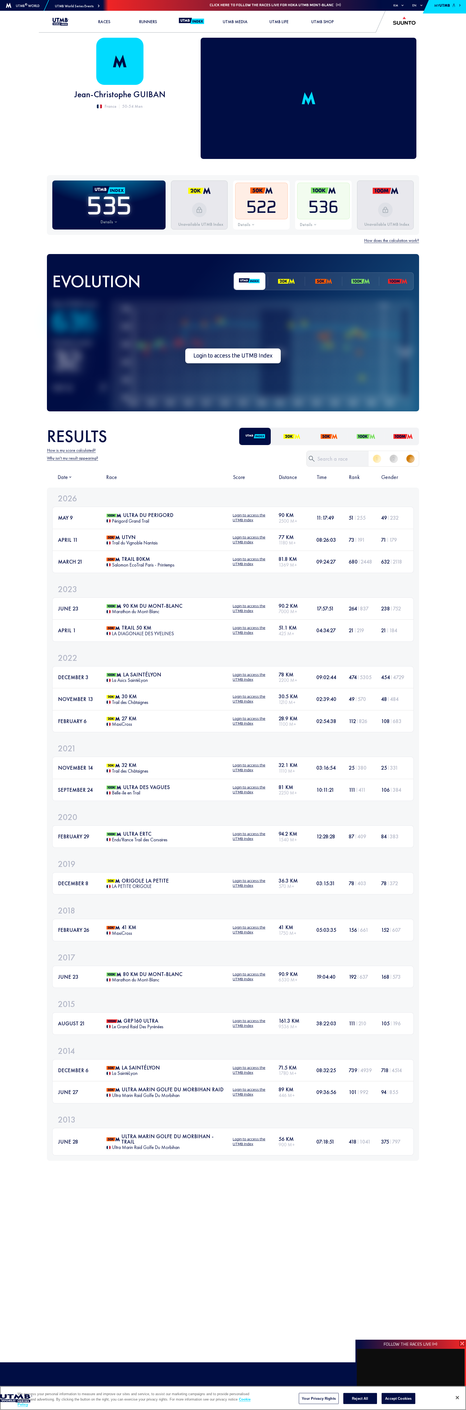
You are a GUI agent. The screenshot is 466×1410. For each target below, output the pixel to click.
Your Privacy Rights (318, 1398)
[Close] (457, 1398)
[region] (233, 1398)
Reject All (360, 1398)
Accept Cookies (398, 1398)
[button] (77, 6)
